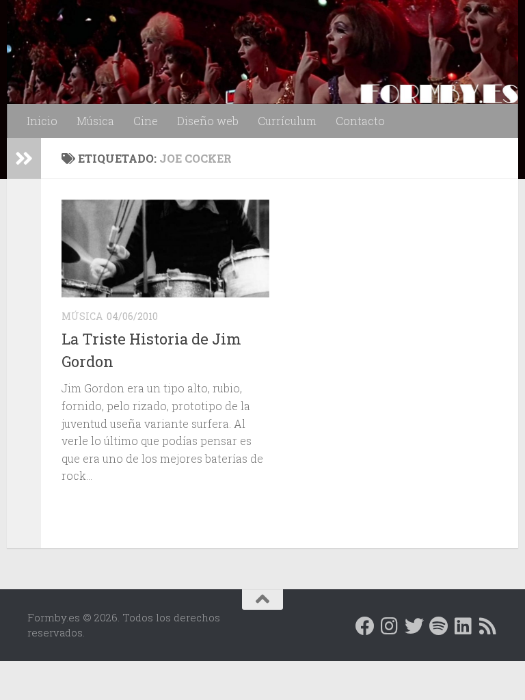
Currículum (287, 120)
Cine (145, 120)
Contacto (360, 120)
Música (95, 120)
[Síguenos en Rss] (488, 626)
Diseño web (208, 120)
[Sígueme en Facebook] (365, 626)
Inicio (42, 120)
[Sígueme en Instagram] (389, 626)
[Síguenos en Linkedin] (463, 626)
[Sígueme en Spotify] (438, 626)
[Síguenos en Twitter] (414, 626)
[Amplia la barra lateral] (24, 158)
